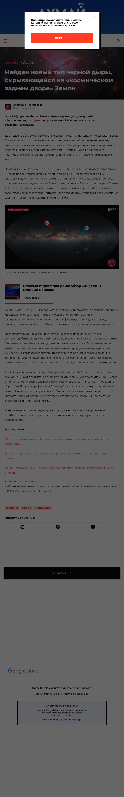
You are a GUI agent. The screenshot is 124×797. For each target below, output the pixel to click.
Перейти (62, 37)
